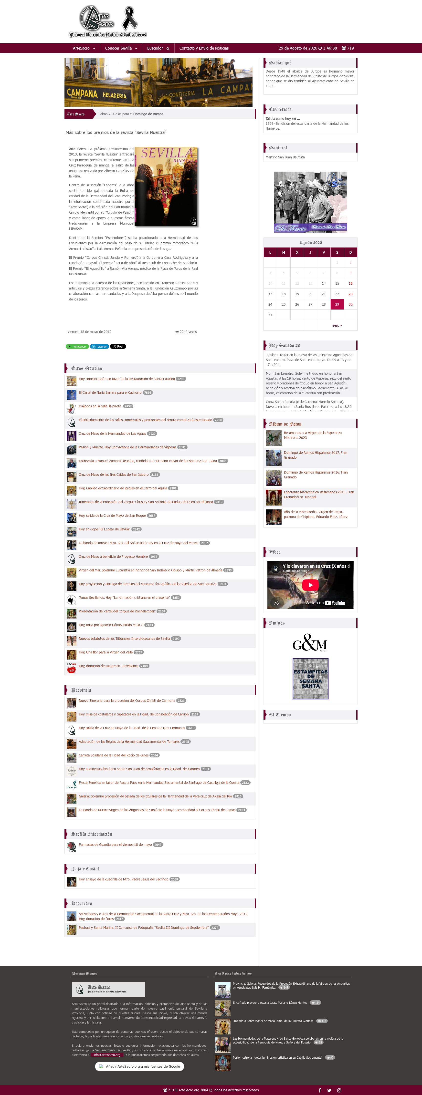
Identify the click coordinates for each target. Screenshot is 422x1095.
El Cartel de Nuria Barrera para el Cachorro (110, 392)
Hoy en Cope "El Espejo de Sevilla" (105, 529)
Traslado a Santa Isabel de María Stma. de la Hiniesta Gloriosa (279, 1021)
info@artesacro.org (107, 1055)
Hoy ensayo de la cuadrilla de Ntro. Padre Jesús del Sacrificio (124, 879)
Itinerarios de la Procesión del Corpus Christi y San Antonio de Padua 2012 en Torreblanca (146, 501)
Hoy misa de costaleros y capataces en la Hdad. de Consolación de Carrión (134, 714)
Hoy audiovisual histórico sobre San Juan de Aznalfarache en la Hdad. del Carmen (139, 768)
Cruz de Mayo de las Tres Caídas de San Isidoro (114, 474)
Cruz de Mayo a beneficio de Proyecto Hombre (113, 556)
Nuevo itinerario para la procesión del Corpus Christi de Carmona (127, 700)
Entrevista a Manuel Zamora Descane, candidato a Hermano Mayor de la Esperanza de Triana (148, 460)
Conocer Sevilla (119, 48)
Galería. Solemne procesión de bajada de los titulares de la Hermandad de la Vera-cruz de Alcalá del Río (155, 796)
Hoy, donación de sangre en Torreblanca (108, 665)
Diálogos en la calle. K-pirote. (100, 406)
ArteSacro (82, 48)
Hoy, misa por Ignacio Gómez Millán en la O (111, 624)
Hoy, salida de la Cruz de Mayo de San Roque (112, 515)
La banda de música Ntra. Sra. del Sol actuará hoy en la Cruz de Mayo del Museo (139, 542)
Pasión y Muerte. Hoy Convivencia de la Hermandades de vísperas (128, 447)
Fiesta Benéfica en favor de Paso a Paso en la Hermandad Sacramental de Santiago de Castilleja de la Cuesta (159, 782)
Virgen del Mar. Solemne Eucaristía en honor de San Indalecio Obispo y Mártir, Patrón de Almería (150, 570)
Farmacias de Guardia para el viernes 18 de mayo (115, 844)
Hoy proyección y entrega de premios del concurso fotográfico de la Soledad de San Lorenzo (148, 583)
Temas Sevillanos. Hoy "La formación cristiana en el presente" (124, 597)
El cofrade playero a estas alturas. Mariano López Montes (276, 1002)
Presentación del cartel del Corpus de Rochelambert (118, 611)
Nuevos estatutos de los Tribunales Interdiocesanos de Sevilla (124, 638)
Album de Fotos (285, 424)
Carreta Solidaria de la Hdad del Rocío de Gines (113, 755)
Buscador (155, 48)
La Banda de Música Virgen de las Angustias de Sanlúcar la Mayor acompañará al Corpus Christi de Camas (157, 809)
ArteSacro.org (189, 1090)
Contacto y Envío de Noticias (204, 48)
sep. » (337, 325)
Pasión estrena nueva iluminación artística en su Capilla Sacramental (283, 1057)
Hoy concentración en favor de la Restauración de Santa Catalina (127, 378)
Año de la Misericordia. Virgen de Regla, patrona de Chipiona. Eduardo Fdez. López (316, 514)
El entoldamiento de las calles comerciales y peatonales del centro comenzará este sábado (145, 419)
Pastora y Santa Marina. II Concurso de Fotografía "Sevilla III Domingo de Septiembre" (144, 927)
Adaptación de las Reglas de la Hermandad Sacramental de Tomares (129, 741)
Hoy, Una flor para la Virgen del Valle (106, 652)
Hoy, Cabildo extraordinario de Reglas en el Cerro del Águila (123, 488)
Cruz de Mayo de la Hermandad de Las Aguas (112, 433)
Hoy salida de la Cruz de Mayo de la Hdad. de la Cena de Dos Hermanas (132, 727)
